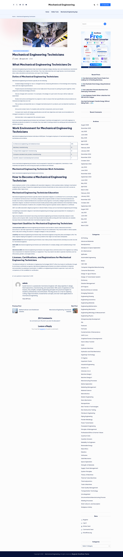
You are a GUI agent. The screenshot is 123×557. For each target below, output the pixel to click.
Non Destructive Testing (88, 410)
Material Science (86, 390)
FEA (82, 322)
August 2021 (84, 209)
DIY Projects (84, 287)
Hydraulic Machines (87, 348)
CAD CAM (84, 264)
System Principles (86, 471)
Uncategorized (85, 494)
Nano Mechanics (86, 400)
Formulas (84, 329)
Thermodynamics (86, 481)
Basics (83, 261)
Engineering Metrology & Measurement (93, 313)
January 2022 (85, 196)
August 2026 (85, 125)
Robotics (83, 452)
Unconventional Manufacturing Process (93, 497)
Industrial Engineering (87, 364)
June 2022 (84, 180)
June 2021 (84, 216)
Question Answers (86, 439)
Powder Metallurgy (87, 419)
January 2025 (85, 151)
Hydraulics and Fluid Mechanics (91, 351)
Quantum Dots (85, 436)
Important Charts (86, 361)
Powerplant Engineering (88, 426)
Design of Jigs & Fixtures (88, 274)
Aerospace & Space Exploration (90, 248)
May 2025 (84, 138)
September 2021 (86, 206)
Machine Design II (86, 377)
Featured (84, 325)
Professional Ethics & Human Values (92, 432)
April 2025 (84, 141)
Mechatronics (85, 394)
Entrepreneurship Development (90, 319)
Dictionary (84, 280)
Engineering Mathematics (89, 306)
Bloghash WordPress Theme (80, 554)
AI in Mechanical (86, 251)
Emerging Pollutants (87, 293)
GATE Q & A (84, 335)
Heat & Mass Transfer (87, 342)
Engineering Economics (88, 300)
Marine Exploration (86, 384)
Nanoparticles (85, 403)
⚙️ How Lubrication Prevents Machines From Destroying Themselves (94, 90)
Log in (85, 523)
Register (85, 520)
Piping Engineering (86, 416)
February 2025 (85, 148)
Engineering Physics (87, 316)
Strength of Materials (87, 465)
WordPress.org (87, 533)
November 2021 (85, 199)
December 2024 (86, 154)
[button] (105, 4)
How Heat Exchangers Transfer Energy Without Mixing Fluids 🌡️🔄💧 (95, 102)
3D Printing (84, 238)
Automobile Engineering (88, 257)
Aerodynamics (85, 244)
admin (25, 283)
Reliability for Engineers (88, 442)
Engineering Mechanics (88, 309)
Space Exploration (86, 462)
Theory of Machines (87, 475)
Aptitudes (84, 254)
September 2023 (86, 177)
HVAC (82, 345)
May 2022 (84, 183)
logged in (43, 329)
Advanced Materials (87, 241)
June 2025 (84, 135)
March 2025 (84, 144)
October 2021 (85, 203)
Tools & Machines (86, 484)
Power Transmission (87, 423)
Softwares (84, 455)
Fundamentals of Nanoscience (90, 332)
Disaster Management (88, 283)
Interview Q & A (85, 371)
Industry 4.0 (84, 368)
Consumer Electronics (88, 270)
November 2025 (86, 128)
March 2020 (84, 225)
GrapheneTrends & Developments (91, 338)
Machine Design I (86, 374)
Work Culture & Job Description (21, 51)
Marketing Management (88, 387)
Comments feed (88, 529)
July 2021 (83, 212)
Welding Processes (87, 501)
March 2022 (84, 190)
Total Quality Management (89, 488)
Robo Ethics (84, 449)
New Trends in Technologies (89, 407)
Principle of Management (89, 429)
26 (31, 58)
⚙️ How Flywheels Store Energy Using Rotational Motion (95, 85)
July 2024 (84, 167)
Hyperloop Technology (88, 355)
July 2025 (84, 131)
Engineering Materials (87, 303)
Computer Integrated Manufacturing (92, 267)
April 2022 (84, 186)
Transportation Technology (89, 491)
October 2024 (85, 161)
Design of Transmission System (90, 277)
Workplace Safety (86, 507)
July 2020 (84, 222)
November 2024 (86, 157)
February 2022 (85, 193)
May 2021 (84, 219)
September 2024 (86, 164)
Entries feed (86, 526)
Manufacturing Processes (89, 381)
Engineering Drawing (87, 296)
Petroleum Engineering (88, 413)
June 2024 (84, 170)
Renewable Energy (86, 445)
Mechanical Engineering (61, 4)
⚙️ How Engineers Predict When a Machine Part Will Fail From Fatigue (95, 96)
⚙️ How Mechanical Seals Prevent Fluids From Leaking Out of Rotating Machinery (95, 79)
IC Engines (84, 358)
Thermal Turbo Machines (88, 478)
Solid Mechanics (86, 458)
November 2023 (86, 174)
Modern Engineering (87, 397)
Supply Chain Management (89, 468)
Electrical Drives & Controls (89, 290)
